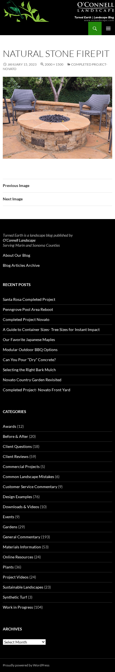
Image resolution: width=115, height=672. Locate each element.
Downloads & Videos (21, 506)
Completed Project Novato (26, 319)
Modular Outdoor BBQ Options (30, 349)
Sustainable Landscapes (23, 587)
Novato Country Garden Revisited (32, 379)
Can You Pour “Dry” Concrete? (29, 359)
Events (8, 516)
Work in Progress (18, 607)
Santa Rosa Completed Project (29, 299)
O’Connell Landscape (19, 240)
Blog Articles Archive (21, 265)
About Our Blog (16, 255)
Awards (9, 426)
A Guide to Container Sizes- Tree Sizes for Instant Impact (51, 329)
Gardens (10, 526)
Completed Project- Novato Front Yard (36, 389)
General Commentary (21, 536)
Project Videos (15, 577)
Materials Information (22, 546)
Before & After (15, 436)
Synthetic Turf (15, 597)
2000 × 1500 (54, 64)
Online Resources (18, 557)
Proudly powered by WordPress (26, 665)
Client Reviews (15, 456)
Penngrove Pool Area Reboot (28, 309)
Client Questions (17, 446)
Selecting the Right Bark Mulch (29, 369)
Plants (8, 567)
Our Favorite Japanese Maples (29, 339)
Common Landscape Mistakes (28, 476)
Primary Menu (108, 28)
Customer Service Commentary (30, 486)
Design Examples (17, 496)
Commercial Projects (21, 466)
